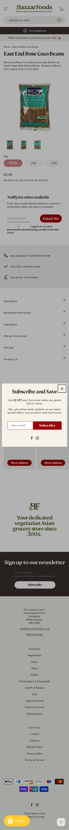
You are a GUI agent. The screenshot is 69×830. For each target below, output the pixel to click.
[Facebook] (31, 438)
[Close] (62, 389)
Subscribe (47, 425)
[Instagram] (37, 438)
